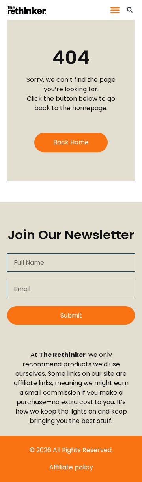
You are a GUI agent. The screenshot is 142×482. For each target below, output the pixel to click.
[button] (115, 9)
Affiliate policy (71, 467)
